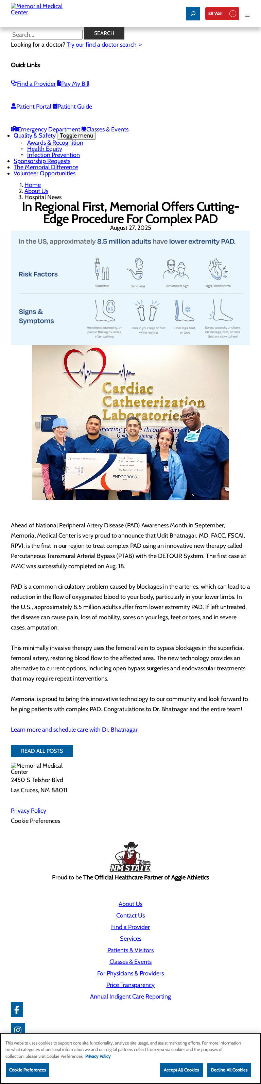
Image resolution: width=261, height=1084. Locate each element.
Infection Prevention (53, 155)
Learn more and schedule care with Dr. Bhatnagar (74, 729)
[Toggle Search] (193, 13)
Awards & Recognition (55, 142)
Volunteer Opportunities (44, 173)
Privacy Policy (28, 810)
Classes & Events (107, 129)
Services (130, 939)
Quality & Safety (53, 135)
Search (104, 33)
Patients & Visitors (130, 950)
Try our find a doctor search (102, 44)
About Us (36, 191)
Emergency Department (49, 129)
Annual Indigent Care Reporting (130, 996)
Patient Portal (33, 106)
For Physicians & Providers (130, 973)
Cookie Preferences (27, 1069)
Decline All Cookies (229, 1069)
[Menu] (247, 16)
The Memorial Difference (46, 167)
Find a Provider (36, 83)
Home (32, 185)
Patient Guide (74, 106)
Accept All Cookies (181, 1069)
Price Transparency (130, 985)
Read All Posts (42, 751)
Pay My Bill (75, 83)
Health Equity (44, 149)
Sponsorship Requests (42, 161)
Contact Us (130, 915)
